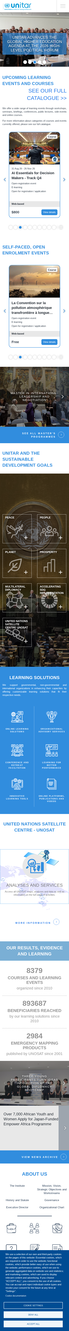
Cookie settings (33, 1305)
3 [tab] (35, 62)
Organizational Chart (51, 1207)
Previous (5, 180)
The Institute (17, 1185)
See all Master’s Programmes (39, 435)
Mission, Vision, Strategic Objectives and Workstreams (52, 1189)
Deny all (33, 1315)
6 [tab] (35, 227)
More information (33, 923)
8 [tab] (44, 227)
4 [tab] (39, 62)
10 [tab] (54, 227)
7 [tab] (39, 227)
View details (49, 212)
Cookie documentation (15, 1296)
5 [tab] (44, 62)
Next (64, 180)
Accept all (33, 1324)
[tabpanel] (34, 174)
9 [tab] (49, 227)
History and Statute (17, 1200)
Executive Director (17, 1207)
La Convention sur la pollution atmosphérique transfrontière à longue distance (32, 308)
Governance (51, 1200)
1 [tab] (25, 62)
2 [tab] (30, 62)
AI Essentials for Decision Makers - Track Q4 (33, 175)
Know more (34, 399)
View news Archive (40, 1157)
